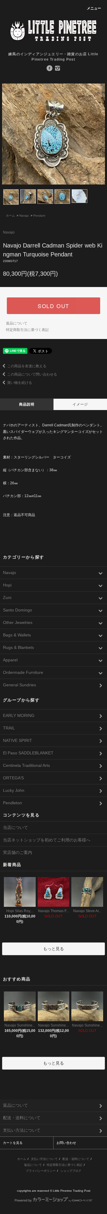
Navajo (24, 215)
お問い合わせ (66, 1142)
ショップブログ (70, 1170)
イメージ (80, 404)
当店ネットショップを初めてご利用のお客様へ (46, 840)
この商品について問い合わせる (32, 374)
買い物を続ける (19, 383)
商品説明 (27, 404)
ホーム (10, 215)
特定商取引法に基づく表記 (27, 330)
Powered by (23, 1200)
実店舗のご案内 (17, 852)
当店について (15, 827)
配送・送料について (75, 1159)
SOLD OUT (53, 306)
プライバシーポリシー (41, 1170)
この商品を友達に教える (26, 366)
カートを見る (13, 1142)
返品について (16, 323)
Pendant (39, 215)
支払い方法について (44, 1159)
